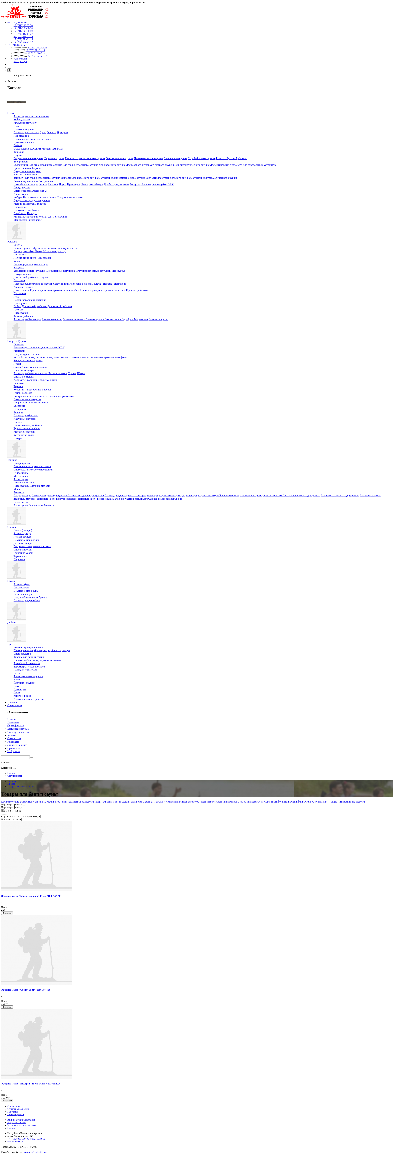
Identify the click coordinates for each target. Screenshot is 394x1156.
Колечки (97, 283)
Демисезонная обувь (26, 590)
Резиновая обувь (23, 593)
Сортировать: (8, 816)
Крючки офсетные (115, 290)
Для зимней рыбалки (34, 306)
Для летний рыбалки (26, 277)
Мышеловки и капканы (28, 219)
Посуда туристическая (27, 353)
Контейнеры (96, 184)
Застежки (47, 283)
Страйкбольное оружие (201, 158)
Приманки (20, 293)
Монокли (19, 350)
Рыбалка (12, 241)
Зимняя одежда (22, 533)
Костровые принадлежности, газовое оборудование (44, 396)
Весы (17, 673)
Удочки (18, 261)
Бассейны (19, 405)
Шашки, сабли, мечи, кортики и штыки (37, 660)
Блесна (18, 244)
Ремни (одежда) (23, 530)
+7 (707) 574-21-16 (23, 39)
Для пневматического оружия (191, 164)
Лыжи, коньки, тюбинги (28, 425)
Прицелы (62, 132)
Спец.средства (22, 653)
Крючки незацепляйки (66, 290)
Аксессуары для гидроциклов (49, 495)
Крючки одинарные (91, 290)
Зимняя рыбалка (23, 316)
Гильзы (43, 184)
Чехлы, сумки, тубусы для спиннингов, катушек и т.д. (46, 248)
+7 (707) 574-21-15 (23, 36)
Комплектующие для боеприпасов (34, 181)
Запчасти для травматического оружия (214, 177)
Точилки (19, 151)
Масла (17, 489)
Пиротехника (21, 135)
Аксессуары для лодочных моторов (125, 495)
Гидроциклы (21, 472)
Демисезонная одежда (26, 539)
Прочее (72, 373)
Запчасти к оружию (25, 174)
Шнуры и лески (23, 273)
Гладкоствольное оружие (28, 158)
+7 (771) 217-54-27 (23, 33)
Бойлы (17, 306)
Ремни (52, 197)
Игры (17, 679)
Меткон (46, 148)
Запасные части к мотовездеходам (57, 498)
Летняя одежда (22, 536)
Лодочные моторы (24, 482)
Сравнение (13, 748)
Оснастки (19, 280)
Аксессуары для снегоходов (202, 495)
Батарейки (20, 409)
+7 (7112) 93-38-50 (23, 31)
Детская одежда (23, 543)
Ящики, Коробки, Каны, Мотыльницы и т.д (40, 251)
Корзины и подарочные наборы (32, 389)
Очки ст (51, 132)
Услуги (11, 735)
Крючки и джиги (23, 286)
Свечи (178, 498)
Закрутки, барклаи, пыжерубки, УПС (152, 184)
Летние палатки (57, 373)
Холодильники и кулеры (28, 360)
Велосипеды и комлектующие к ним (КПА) (39, 347)
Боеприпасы (21, 161)
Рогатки (221, 158)
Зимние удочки (95, 319)
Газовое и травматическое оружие (85, 158)
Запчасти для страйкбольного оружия (168, 177)
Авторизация (20, 61)
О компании (14, 705)
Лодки (17, 363)
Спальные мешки (24, 376)
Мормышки (141, 319)
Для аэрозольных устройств (259, 164)
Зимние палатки (38, 373)
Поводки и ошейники (26, 210)
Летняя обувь (21, 587)
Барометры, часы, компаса (29, 666)
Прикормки (20, 303)
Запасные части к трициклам (130, 498)
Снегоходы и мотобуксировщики (33, 469)
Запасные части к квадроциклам (340, 495)
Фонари (18, 412)
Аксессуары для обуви (27, 600)
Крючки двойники (41, 290)
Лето (16, 296)
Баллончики (21, 164)
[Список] (2, 814)
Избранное (13, 751)
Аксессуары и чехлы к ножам (31, 116)
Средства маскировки (70, 197)
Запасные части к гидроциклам (301, 495)
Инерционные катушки (60, 270)
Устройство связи (24, 434)
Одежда (11, 526)
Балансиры (34, 319)
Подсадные (20, 206)
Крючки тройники (137, 290)
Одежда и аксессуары (161, 498)
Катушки (19, 267)
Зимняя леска (113, 319)
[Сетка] (5, 814)
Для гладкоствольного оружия (80, 164)
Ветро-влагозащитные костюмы (32, 546)
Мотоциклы (21, 476)
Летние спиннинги (25, 257)
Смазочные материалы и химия (32, 466)
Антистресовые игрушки (28, 676)
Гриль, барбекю (23, 392)
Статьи (11, 719)
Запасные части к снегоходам (95, 498)
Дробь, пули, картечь (116, 184)
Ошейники (20, 213)
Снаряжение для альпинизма (31, 402)
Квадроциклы (22, 463)
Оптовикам (14, 738)
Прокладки (73, 184)
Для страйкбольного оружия (45, 164)
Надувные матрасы (25, 418)
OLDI (17, 148)
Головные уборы (23, 552)
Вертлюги (34, 283)
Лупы (43, 132)
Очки (17, 692)
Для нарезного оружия (112, 164)
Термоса (18, 386)
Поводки (32, 213)
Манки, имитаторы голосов (30, 203)
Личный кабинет (17, 744)
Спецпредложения (18, 731)
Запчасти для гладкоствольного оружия (37, 177)
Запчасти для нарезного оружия (79, 177)
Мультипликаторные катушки (92, 270)
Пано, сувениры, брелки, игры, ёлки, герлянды (42, 650)
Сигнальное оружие (175, 158)
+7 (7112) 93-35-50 (23, 25)
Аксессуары (39, 190)
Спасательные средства (27, 399)
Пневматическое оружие (148, 158)
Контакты (13, 741)
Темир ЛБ (57, 148)
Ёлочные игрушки (24, 682)
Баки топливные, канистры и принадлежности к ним (251, 495)
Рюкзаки (19, 383)
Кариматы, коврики (26, 379)
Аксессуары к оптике (26, 132)
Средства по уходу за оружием (32, 200)
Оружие (18, 155)
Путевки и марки (24, 142)
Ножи (17, 125)
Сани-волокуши (158, 319)
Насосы (18, 421)
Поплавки (120, 283)
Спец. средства (23, 190)
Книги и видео (22, 695)
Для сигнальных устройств (226, 164)
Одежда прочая (23, 549)
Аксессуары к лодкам (34, 366)
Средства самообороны (27, 168)
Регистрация (20, 58)
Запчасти (19, 492)
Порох (62, 184)
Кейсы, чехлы (22, 119)
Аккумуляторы (22, 495)
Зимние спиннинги (74, 319)
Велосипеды (21, 501)
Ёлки (17, 686)
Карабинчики (61, 283)
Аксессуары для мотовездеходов (166, 495)
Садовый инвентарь (25, 669)
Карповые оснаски (80, 283)
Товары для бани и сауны (29, 656)
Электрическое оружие (119, 158)
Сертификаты (15, 725)
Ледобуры (128, 319)
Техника (12, 459)
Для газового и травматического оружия (150, 164)
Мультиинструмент (25, 122)
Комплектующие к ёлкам (28, 647)
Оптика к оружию (24, 129)
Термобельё (20, 556)
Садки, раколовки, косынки (30, 299)
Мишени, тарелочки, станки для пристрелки (40, 216)
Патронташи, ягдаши (35, 197)
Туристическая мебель (27, 428)
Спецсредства (22, 187)
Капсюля (53, 184)
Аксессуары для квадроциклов (85, 495)
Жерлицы (56, 319)
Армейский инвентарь (27, 663)
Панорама (13, 722)
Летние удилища (23, 264)
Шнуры (43, 277)
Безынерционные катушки (29, 270)
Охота (10, 113)
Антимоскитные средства (29, 698)
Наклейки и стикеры (26, 184)
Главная (12, 702)
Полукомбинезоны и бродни (30, 597)
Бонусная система (18, 728)
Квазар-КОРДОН (31, 148)
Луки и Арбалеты (236, 158)
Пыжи (84, 184)
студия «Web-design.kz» (35, 1152)
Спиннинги (20, 254)
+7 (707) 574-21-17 (23, 42)
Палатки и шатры (24, 370)
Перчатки (19, 559)
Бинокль (19, 344)
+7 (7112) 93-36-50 (23, 28)
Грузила (18, 309)
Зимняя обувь (22, 584)
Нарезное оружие (54, 158)
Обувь (11, 581)
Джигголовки (21, 290)
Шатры (81, 373)
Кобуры (18, 197)
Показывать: (7, 819)
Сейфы (18, 145)
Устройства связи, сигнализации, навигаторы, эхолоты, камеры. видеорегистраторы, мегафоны (70, 357)
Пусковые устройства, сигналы (32, 138)
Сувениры (20, 689)
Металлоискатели (24, 431)
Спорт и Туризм (16, 341)
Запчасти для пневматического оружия (122, 177)
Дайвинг (12, 622)
